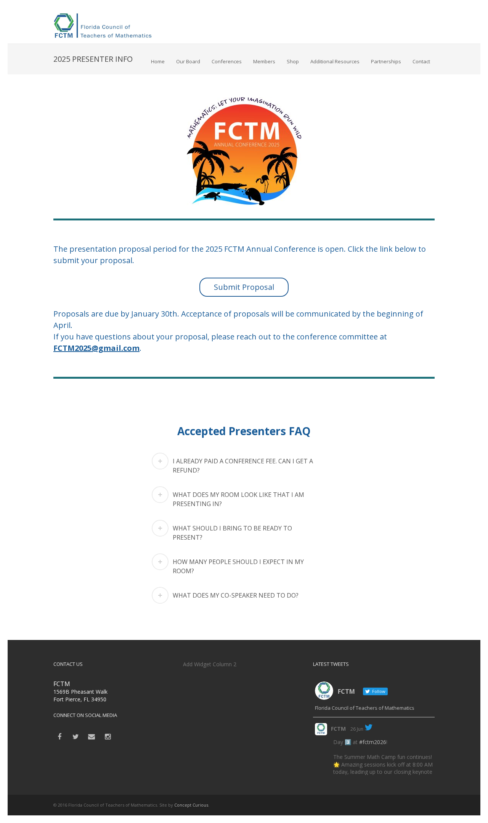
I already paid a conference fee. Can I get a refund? (243, 465)
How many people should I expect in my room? (238, 566)
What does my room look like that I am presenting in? (238, 499)
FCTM (338, 728)
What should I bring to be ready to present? (232, 533)
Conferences (227, 61)
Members (264, 61)
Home (158, 61)
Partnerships (386, 61)
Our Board (188, 61)
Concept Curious (191, 805)
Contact (421, 61)
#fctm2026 (372, 742)
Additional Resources (335, 61)
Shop (293, 61)
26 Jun (356, 729)
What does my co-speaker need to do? (236, 595)
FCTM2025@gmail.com (96, 348)
